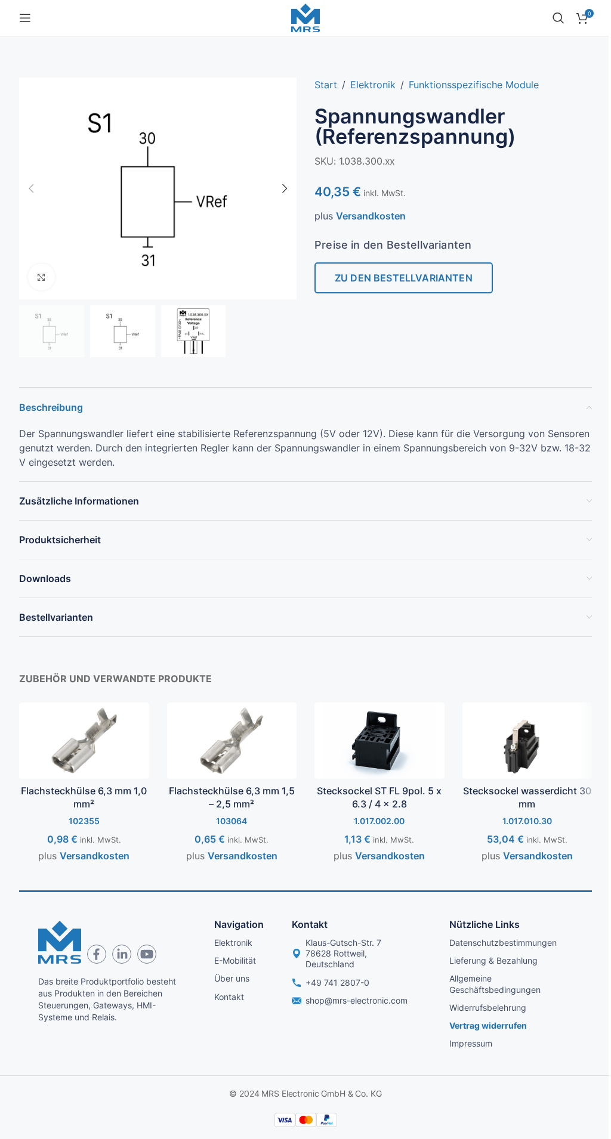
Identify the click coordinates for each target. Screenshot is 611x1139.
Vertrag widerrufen (488, 1025)
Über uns (231, 978)
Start (325, 85)
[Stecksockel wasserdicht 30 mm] (527, 740)
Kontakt (229, 997)
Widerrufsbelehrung (487, 1007)
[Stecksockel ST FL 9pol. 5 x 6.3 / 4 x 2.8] (379, 740)
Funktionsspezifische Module (474, 85)
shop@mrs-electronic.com (357, 1000)
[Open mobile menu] (25, 18)
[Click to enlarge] (41, 277)
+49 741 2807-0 (337, 982)
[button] (31, 188)
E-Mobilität (235, 960)
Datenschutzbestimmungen (503, 942)
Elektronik (373, 85)
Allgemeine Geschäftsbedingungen (495, 983)
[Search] (558, 18)
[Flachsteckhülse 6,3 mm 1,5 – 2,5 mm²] (232, 740)
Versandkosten (371, 216)
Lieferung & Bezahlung (493, 960)
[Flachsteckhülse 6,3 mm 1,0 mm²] (84, 740)
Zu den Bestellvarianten (404, 278)
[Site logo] (305, 17)
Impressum (470, 1043)
